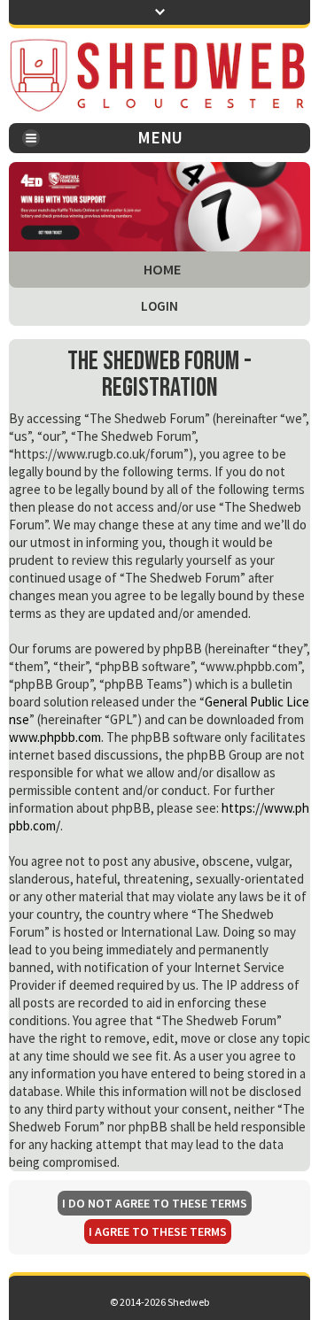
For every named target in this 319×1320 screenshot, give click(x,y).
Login (159, 305)
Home (163, 270)
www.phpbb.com (55, 737)
